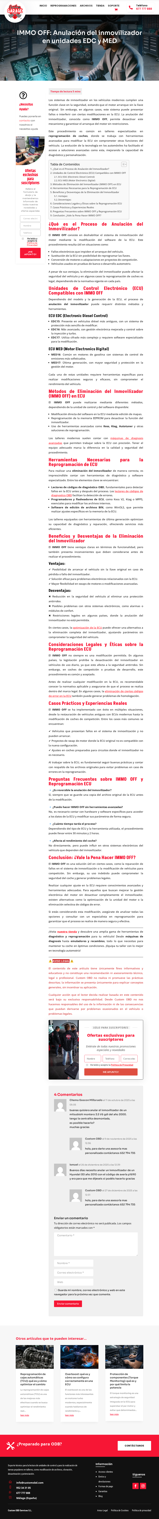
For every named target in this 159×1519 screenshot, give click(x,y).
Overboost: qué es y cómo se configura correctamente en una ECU (79, 1379)
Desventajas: (64, 199)
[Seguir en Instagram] (143, 1486)
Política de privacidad (141, 1511)
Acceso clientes (105, 1471)
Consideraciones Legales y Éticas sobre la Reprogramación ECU (87, 203)
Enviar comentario (68, 1303)
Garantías (102, 1491)
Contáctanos (134, 1445)
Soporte (113, 6)
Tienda (100, 6)
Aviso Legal (102, 1511)
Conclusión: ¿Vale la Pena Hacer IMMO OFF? (77, 215)
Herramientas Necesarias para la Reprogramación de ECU (85, 188)
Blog (100, 1496)
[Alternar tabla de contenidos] (122, 164)
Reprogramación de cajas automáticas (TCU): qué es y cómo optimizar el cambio (33, 1379)
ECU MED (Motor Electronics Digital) (76, 180)
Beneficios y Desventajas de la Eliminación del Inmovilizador (86, 192)
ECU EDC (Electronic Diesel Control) (76, 176)
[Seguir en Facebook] (135, 1486)
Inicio (43, 6)
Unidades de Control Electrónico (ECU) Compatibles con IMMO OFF (89, 172)
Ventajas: (63, 196)
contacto (24, 120)
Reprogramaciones (63, 6)
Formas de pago (105, 1486)
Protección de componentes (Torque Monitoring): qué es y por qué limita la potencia (124, 1381)
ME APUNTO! (111, 1071)
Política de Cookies (120, 1511)
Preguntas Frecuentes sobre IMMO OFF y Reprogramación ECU (87, 211)
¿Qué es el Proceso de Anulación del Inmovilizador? (81, 168)
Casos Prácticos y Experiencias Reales (73, 207)
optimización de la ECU (87, 627)
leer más (24, 1415)
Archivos (86, 6)
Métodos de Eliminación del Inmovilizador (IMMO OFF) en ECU (87, 184)
